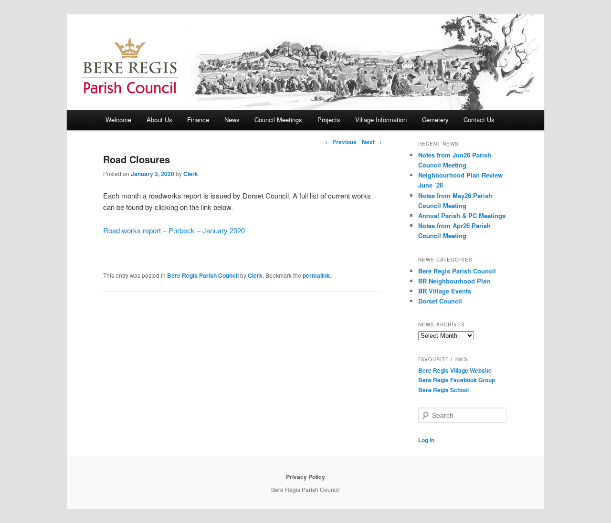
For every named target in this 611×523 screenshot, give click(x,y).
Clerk (190, 173)
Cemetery (435, 119)
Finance (198, 119)
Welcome (118, 119)
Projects (328, 119)
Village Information (381, 119)
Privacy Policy (305, 476)
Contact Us (479, 119)
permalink (316, 275)
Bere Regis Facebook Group (456, 380)
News (232, 119)
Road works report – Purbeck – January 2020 (174, 230)
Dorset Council (440, 300)
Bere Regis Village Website (455, 370)
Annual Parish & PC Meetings (462, 215)
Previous (341, 141)
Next (372, 141)
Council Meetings (278, 119)
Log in (426, 440)
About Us (159, 119)
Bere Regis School (443, 390)
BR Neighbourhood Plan (454, 280)
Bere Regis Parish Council (203, 275)
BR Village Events (444, 290)
